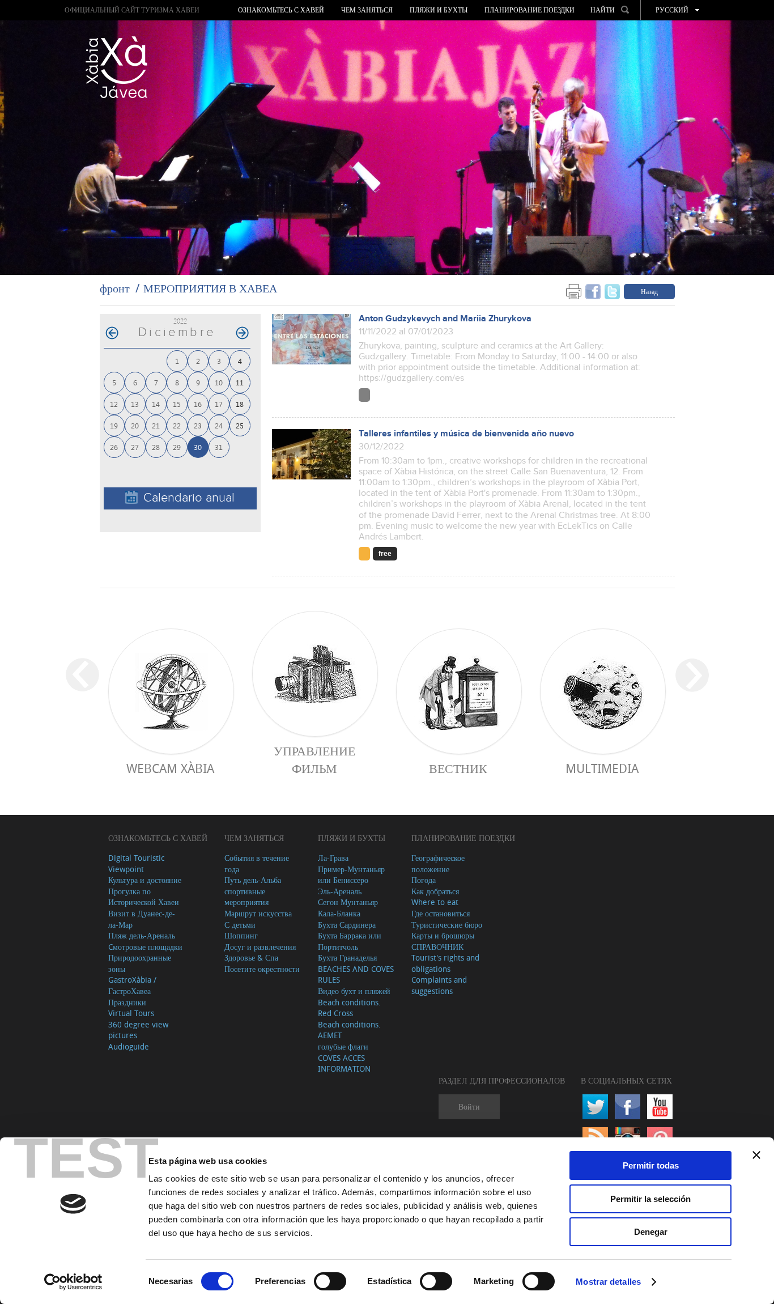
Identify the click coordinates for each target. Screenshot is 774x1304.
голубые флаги (343, 1046)
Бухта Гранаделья (347, 957)
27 (135, 447)
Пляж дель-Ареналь (141, 935)
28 (156, 447)
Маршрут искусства (258, 913)
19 (114, 425)
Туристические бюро (446, 924)
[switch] (330, 1281)
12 (114, 404)
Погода (423, 879)
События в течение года (256, 863)
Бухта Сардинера (347, 924)
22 (177, 425)
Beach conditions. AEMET (349, 1030)
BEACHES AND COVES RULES (356, 974)
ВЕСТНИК (458, 768)
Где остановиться (440, 913)
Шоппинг (241, 935)
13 (135, 404)
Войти (469, 1106)
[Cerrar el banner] (756, 1155)
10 (219, 382)
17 (219, 404)
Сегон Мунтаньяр (348, 902)
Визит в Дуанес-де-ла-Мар (141, 919)
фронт (115, 288)
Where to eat (434, 902)
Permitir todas (651, 1165)
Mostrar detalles (608, 1281)
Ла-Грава (333, 857)
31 (219, 447)
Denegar (650, 1232)
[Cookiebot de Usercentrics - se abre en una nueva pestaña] (73, 1281)
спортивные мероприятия (246, 897)
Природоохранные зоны (139, 963)
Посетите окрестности (262, 968)
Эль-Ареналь (340, 891)
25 (240, 425)
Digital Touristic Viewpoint (136, 863)
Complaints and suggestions (439, 985)
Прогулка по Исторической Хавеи (143, 897)
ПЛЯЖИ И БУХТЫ (438, 10)
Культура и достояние (144, 879)
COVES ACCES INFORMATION (344, 1063)
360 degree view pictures (138, 1030)
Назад (649, 291)
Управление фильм (314, 759)
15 (177, 404)
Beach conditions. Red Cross (349, 1008)
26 (114, 447)
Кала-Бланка (339, 913)
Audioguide (128, 1046)
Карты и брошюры (442, 935)
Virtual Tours (131, 1013)
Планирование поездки (529, 10)
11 (240, 382)
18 (240, 404)
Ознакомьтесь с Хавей (281, 10)
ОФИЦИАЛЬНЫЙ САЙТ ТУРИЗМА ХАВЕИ (132, 10)
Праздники (127, 1002)
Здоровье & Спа (251, 957)
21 (156, 425)
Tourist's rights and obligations (445, 963)
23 (198, 425)
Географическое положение (438, 863)
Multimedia (602, 768)
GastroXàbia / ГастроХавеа (132, 985)
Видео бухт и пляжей (354, 991)
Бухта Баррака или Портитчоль (349, 941)
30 (198, 447)
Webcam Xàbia (170, 768)
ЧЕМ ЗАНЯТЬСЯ (367, 10)
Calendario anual (189, 498)
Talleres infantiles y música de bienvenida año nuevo (466, 433)
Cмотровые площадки (145, 946)
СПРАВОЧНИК (437, 946)
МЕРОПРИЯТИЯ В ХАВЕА (210, 288)
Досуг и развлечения (260, 946)
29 (177, 447)
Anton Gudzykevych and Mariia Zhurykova (445, 318)
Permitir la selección (650, 1199)
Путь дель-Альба (252, 879)
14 (156, 404)
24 (219, 425)
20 (135, 425)
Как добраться (435, 891)
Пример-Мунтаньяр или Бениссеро (351, 875)
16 (198, 404)
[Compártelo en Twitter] (612, 291)
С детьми (240, 924)
